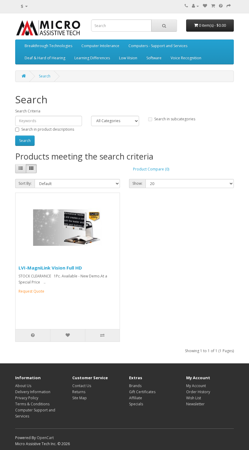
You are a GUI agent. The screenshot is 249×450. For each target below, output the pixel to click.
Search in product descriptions (47, 129)
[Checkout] (229, 6)
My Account (196, 385)
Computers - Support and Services (157, 45)
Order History (198, 391)
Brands (135, 385)
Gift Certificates (142, 391)
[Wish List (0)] (205, 6)
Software (154, 57)
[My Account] (195, 6)
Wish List (193, 397)
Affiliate (135, 397)
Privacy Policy (26, 397)
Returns (78, 391)
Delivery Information (32, 391)
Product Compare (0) (151, 169)
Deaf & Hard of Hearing (45, 57)
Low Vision (128, 57)
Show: (137, 183)
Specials (136, 404)
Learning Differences (92, 57)
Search (44, 76)
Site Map (79, 397)
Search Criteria (27, 111)
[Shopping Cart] (213, 6)
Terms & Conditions (32, 404)
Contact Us (81, 385)
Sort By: (25, 183)
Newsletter (195, 404)
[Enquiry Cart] (221, 6)
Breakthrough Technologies (48, 45)
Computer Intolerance (100, 45)
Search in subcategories (174, 119)
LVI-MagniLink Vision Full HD (50, 268)
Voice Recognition (186, 57)
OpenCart (45, 437)
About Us (23, 385)
